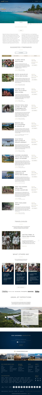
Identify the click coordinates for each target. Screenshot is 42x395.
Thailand (5, 281)
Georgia (29, 377)
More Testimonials (21, 287)
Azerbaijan (7, 377)
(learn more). (25, 393)
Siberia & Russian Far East (13, 381)
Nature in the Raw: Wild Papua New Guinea (20, 90)
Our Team (2, 367)
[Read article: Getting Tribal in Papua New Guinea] (11, 240)
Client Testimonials (13, 369)
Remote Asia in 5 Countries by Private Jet (20, 124)
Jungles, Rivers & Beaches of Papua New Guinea (21, 173)
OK (28, 393)
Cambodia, (19, 282)
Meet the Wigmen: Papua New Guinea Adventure (21, 188)
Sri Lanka (29, 381)
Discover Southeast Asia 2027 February (28, 314)
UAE (21, 382)
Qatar (2, 381)
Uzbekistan (24, 382)
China (26, 377)
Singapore (36, 282)
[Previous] (5, 317)
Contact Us (22, 391)
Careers (15, 391)
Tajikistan (6, 382)
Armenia (2, 377)
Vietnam (22, 282)
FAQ (1, 372)
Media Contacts (30, 371)
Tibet (13, 382)
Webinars (36, 371)
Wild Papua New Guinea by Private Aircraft (21, 140)
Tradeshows (37, 370)
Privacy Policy (11, 391)
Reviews (2, 368)
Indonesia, (32, 282)
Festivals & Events (21, 368)
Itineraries (20, 367)
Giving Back (3, 369)
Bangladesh (11, 377)
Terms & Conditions (4, 391)
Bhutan (15, 377)
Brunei (19, 377)
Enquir (36, 1)
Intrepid (11, 367)
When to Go (20, 369)
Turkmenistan (17, 382)
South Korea (25, 381)
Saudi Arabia (6, 381)
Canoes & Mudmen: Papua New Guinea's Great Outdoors (22, 157)
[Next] (38, 240)
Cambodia (22, 377)
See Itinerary (34, 79)
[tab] (21, 22)
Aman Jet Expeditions (13, 368)
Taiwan (2, 382)
